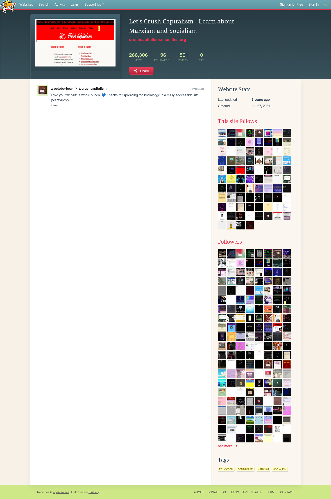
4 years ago (197, 88)
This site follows (237, 121)
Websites (26, 4)
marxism (263, 469)
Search (44, 4)
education (226, 469)
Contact (287, 492)
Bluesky (93, 492)
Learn (75, 4)
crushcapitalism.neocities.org (157, 39)
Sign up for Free (291, 4)
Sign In (313, 4)
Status (257, 492)
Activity (59, 4)
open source (61, 492)
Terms (271, 492)
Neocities (43, 492)
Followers (230, 242)
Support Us (92, 4)
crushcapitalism (94, 88)
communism (245, 469)
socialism (279, 469)
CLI (225, 492)
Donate (214, 492)
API (245, 492)
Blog (235, 492)
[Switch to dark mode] (326, 4)
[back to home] (8, 6)
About (199, 492)
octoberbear (63, 88)
